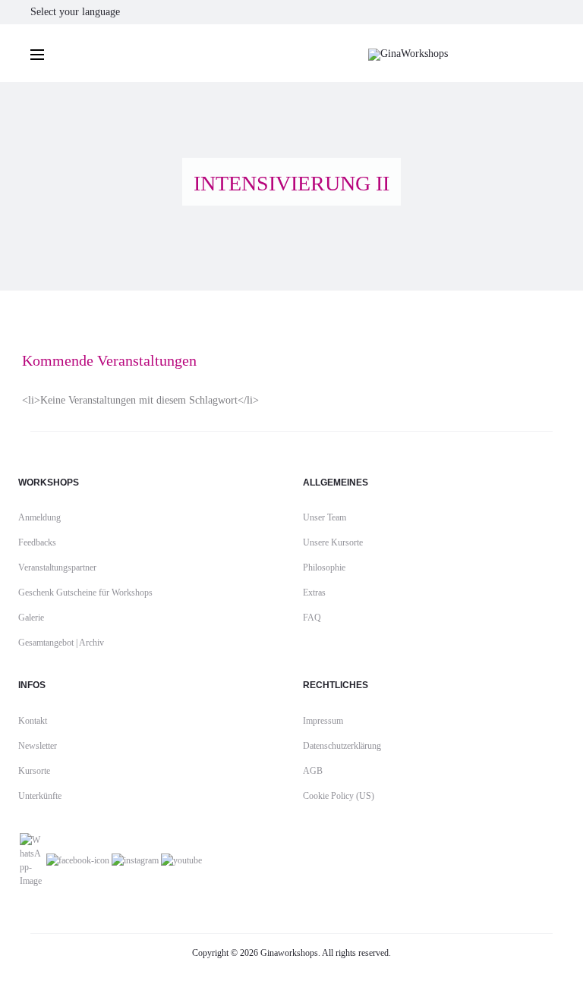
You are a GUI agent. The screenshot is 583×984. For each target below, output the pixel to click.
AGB (313, 771)
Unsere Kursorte (333, 542)
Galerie (31, 617)
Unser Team (324, 517)
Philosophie (324, 567)
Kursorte (34, 771)
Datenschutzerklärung (342, 745)
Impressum (323, 720)
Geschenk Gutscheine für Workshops (85, 592)
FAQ (312, 617)
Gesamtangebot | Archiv (61, 642)
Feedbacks (37, 542)
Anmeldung (39, 517)
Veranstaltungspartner (57, 567)
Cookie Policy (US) (338, 796)
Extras (314, 592)
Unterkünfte (39, 796)
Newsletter (37, 745)
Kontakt (32, 720)
